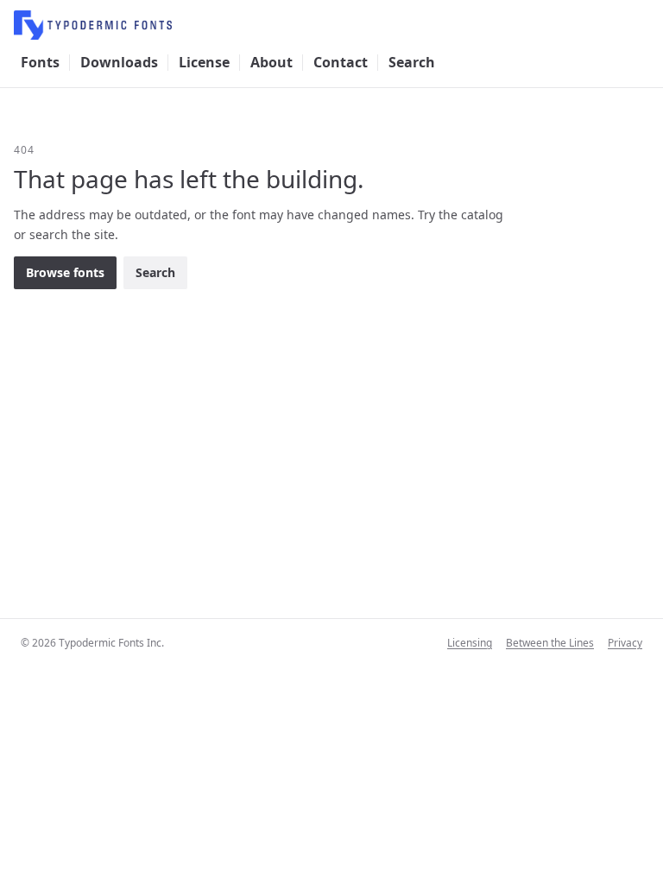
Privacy (625, 643)
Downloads (119, 62)
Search (411, 62)
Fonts (40, 62)
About (271, 62)
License (204, 62)
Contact (340, 62)
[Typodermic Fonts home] (331, 25)
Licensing (469, 643)
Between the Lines (550, 643)
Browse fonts (65, 272)
